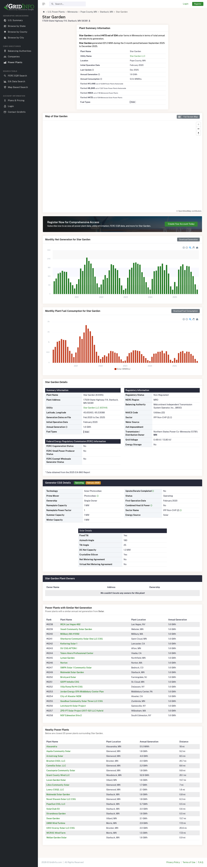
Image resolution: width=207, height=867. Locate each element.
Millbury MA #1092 (69, 634)
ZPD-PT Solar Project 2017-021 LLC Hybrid (81, 711)
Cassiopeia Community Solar (60, 770)
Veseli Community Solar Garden (76, 629)
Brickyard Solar (68, 677)
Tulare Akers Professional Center (76, 653)
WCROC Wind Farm (55, 833)
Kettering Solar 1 (68, 643)
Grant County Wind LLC (58, 775)
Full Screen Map (191, 117)
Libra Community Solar (57, 785)
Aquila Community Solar (58, 751)
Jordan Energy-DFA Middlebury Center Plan (82, 691)
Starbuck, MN (106, 12)
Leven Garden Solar (56, 780)
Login (185, 4)
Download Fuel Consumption (185, 311)
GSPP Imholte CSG (69, 682)
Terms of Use (189, 862)
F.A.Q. (200, 862)
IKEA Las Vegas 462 (70, 624)
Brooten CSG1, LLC (55, 761)
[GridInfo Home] (44, 12)
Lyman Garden (67, 658)
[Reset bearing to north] (198, 133)
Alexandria (51, 746)
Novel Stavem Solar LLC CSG (61, 799)
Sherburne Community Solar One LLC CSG (81, 639)
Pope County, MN (88, 12)
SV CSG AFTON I (68, 648)
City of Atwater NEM (70, 696)
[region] (19, 438)
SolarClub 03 (53, 809)
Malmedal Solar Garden (72, 672)
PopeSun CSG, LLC (55, 804)
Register (197, 4)
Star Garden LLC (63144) (95, 407)
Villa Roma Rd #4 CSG (71, 687)
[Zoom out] (198, 129)
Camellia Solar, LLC (56, 765)
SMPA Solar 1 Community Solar (76, 667)
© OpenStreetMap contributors (188, 211)
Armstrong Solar (54, 756)
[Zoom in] (198, 124)
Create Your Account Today (181, 224)
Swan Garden (53, 818)
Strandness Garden (56, 813)
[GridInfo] (19, 7)
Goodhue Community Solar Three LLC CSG (81, 701)
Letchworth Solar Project (73, 706)
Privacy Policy (173, 862)
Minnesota (72, 12)
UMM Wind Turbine (55, 823)
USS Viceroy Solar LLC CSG (60, 828)
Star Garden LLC (137, 56)
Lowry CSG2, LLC (55, 789)
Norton (63, 663)
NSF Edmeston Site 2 (71, 715)
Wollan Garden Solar (56, 837)
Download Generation (188, 239)
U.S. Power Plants (56, 12)
